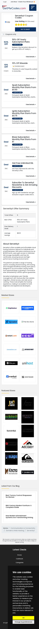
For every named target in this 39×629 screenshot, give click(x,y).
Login (5, 2)
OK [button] (23, 618)
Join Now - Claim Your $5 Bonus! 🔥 (23, 2)
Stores (19, 555)
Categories (19, 563)
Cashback (19, 559)
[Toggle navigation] (32, 7)
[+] (25, 51)
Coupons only (10, 34)
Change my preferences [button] (23, 622)
